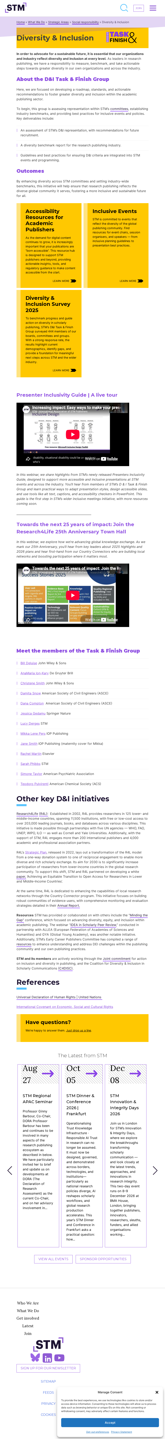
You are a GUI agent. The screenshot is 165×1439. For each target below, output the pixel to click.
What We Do (36, 22)
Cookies (48, 1415)
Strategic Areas (58, 22)
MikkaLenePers (33, 733)
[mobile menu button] (153, 8)
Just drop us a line (78, 1030)
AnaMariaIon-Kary (35, 673)
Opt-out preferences (97, 1431)
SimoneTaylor (31, 774)
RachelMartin (31, 754)
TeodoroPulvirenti (34, 784)
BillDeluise (29, 663)
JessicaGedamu (33, 713)
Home (20, 22)
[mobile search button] (124, 8)
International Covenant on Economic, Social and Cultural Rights (64, 1007)
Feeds (48, 1393)
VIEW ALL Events (53, 1259)
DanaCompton (32, 703)
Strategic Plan (35, 852)
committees (119, 109)
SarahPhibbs (30, 764)
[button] (157, 1392)
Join (28, 1333)
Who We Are (28, 1303)
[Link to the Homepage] (15, 8)
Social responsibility (85, 22)
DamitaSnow (31, 693)
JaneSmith (29, 744)
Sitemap (48, 1381)
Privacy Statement (121, 1431)
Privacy (48, 1404)
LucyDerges (30, 723)
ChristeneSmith (33, 683)
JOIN (139, 8)
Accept (110, 1423)
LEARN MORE (61, 280)
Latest (28, 1325)
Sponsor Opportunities (103, 1259)
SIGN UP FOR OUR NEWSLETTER (48, 1368)
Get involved (27, 1318)
